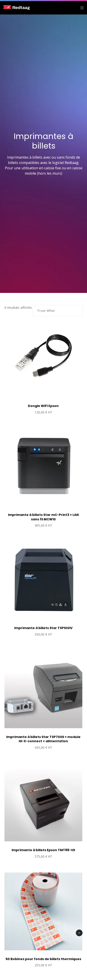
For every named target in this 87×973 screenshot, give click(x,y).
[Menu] (80, 7)
